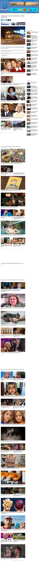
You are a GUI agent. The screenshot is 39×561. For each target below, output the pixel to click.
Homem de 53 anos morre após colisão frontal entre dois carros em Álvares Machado (34, 51)
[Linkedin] (7, 20)
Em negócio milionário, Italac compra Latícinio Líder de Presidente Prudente (34, 48)
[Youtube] (37, 0)
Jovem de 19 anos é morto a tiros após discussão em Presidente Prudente (34, 44)
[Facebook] (34, 0)
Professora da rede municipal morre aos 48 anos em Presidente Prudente (34, 105)
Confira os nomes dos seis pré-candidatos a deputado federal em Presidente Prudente (34, 130)
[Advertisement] (32, 20)
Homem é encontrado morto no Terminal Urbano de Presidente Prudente (34, 70)
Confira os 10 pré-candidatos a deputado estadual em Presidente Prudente (34, 112)
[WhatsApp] (5, 20)
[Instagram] (35, 0)
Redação (3, 18)
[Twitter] (36, 0)
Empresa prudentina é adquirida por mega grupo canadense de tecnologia (34, 74)
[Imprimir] (10, 20)
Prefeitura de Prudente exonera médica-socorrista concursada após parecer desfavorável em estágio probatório (34, 66)
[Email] (8, 20)
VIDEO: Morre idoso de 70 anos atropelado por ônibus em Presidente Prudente (34, 123)
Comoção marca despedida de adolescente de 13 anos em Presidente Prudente (34, 101)
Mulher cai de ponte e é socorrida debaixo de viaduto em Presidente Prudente (34, 116)
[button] (37, 12)
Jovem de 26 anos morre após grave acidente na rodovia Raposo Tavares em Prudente (34, 108)
